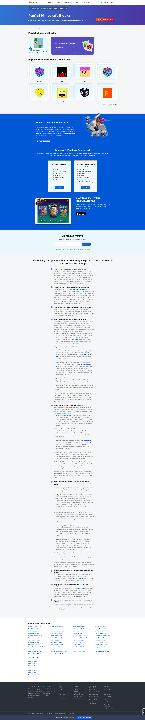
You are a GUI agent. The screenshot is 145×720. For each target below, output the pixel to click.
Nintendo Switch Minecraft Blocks (59, 651)
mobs (61, 351)
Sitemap (61, 696)
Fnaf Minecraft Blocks (34, 638)
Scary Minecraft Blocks (100, 649)
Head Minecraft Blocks (100, 638)
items (57, 351)
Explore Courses (44, 141)
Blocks (50, 8)
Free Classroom (108, 689)
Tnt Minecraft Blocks (77, 633)
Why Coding (77, 693)
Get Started (59, 187)
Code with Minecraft (33, 674)
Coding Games (93, 686)
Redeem (76, 691)
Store (60, 699)
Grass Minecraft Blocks (78, 647)
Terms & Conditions (40, 713)
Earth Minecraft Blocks (34, 642)
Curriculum (77, 688)
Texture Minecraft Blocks (78, 626)
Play (51, 2)
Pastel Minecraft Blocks (34, 649)
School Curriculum (109, 688)
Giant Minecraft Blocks (100, 633)
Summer (76, 699)
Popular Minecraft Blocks (57, 653)
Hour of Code (92, 703)
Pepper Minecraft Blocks (101, 629)
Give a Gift (76, 689)
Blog (60, 686)
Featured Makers (78, 694)
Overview (76, 686)
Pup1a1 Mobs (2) (47, 28)
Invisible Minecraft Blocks (35, 635)
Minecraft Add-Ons (33, 668)
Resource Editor (86, 440)
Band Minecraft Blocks (34, 633)
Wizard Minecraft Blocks (78, 635)
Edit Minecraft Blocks (100, 626)
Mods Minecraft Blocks (78, 640)
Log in (113, 2)
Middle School (108, 693)
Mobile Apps (62, 694)
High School (107, 694)
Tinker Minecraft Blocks (101, 644)
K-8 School (107, 699)
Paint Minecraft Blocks (34, 629)
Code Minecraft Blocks (34, 640)
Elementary (107, 691)
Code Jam (91, 701)
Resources (77, 2)
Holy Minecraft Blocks (78, 649)
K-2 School (107, 698)
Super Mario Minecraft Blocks (102, 651)
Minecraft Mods (32, 672)
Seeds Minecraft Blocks (78, 651)
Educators (67, 2)
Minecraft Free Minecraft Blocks (80, 638)
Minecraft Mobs (32, 661)
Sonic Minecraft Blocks (56, 633)
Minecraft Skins (32, 663)
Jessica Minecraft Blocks (101, 640)
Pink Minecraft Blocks (34, 644)
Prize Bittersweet (34, 52)
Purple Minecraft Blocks (34, 653)
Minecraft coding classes (80, 289)
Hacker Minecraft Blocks (78, 642)
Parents (58, 2)
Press (60, 691)
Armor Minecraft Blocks (56, 647)
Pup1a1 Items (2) (59, 28)
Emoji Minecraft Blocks (34, 631)
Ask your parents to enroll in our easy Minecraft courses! (72, 239)
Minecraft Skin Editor (94, 691)
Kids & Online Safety (58, 713)
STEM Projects (107, 706)
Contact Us (72, 713)
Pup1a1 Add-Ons (85, 28)
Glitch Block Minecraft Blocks (36, 647)
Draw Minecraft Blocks (56, 640)
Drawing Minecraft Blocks (57, 631)
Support (86, 2)
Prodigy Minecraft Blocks (101, 647)
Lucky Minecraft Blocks (78, 629)
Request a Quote (108, 708)
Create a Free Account (84, 717)
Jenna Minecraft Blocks (56, 642)
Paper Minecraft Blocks (56, 649)
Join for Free (105, 2)
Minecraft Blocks (54, 629)
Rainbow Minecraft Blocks (101, 631)
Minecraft (43, 8)
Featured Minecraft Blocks (57, 638)
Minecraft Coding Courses (63, 415)
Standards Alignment (109, 701)
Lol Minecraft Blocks (77, 631)
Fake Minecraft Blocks (56, 635)
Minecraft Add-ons (94, 696)
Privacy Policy (48, 713)
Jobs (60, 693)
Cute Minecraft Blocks (78, 644)
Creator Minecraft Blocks (34, 626)
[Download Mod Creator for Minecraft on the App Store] (81, 214)
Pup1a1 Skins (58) (35, 28)
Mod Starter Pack (78, 578)
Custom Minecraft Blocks (56, 626)
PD (104, 703)
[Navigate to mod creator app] (53, 211)
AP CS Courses (108, 696)
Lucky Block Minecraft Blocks (102, 635)
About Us (61, 688)
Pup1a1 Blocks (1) (72, 28)
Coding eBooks (62, 698)
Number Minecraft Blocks (101, 642)
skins (91, 349)
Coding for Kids (35, 8)
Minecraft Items (32, 670)
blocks (68, 351)
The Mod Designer (74, 339)
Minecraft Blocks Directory (35, 651)
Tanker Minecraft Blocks (56, 644)
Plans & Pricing (78, 696)
